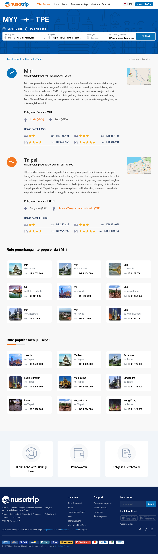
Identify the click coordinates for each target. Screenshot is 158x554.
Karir (70, 516)
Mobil (65, 4)
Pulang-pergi (38, 28)
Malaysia (26, 514)
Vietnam (5, 518)
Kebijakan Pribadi (50, 530)
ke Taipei (38, 59)
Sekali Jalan (15, 28)
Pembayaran (100, 516)
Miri (27, 59)
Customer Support (100, 4)
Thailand (16, 518)
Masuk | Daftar (144, 4)
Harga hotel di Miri (35, 129)
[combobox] (21, 36)
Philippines (49, 514)
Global (4, 514)
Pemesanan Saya (79, 4)
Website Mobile (126, 524)
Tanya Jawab (100, 507)
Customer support (103, 503)
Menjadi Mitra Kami (77, 525)
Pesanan (98, 512)
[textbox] (21, 36)
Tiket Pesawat (44, 4)
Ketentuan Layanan (69, 530)
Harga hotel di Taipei (36, 218)
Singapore (37, 514)
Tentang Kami (74, 521)
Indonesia (14, 514)
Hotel (56, 4)
